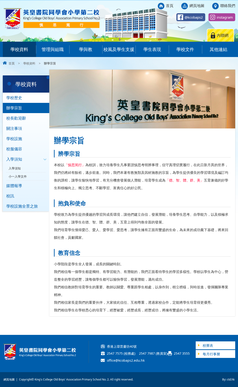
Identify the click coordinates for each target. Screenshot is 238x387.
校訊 (10, 196)
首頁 (169, 5)
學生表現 (152, 49)
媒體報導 (14, 185)
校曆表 (208, 345)
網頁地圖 (196, 5)
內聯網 (222, 35)
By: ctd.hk (228, 379)
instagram (225, 17)
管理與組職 (53, 49)
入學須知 (14, 159)
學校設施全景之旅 (22, 206)
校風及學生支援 (118, 49)
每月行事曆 (211, 354)
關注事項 (14, 128)
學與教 (85, 49)
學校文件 (185, 49)
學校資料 (19, 49)
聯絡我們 (227, 5)
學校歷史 (14, 97)
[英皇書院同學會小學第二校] (51, 28)
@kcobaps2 (194, 17)
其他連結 (218, 49)
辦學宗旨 (14, 108)
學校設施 (14, 138)
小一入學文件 (18, 176)
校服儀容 (14, 148)
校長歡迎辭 (16, 118)
